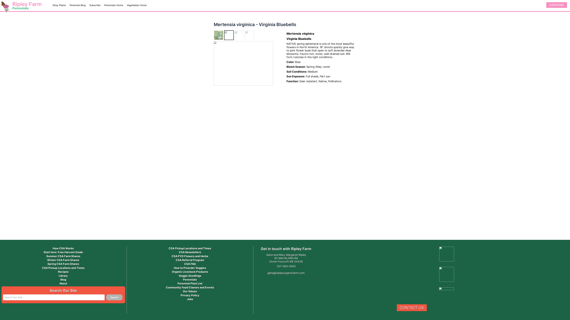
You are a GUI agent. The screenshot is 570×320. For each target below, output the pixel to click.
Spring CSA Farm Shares (63, 263)
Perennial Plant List (190, 283)
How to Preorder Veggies (190, 267)
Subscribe (556, 5)
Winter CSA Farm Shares (63, 260)
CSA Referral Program (190, 260)
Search (114, 297)
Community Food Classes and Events (190, 287)
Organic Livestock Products (190, 271)
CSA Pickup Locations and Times (63, 267)
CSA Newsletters (190, 252)
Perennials (190, 279)
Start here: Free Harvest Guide (63, 252)
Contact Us (412, 307)
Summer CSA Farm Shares (63, 256)
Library (63, 275)
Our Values (190, 291)
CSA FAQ (190, 263)
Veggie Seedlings (190, 275)
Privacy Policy (190, 295)
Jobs (190, 299)
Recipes (63, 271)
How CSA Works (63, 248)
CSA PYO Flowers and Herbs (190, 256)
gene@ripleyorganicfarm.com (286, 273)
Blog (63, 279)
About (63, 283)
